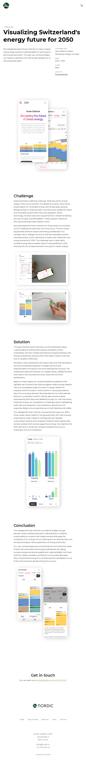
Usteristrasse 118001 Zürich (43, 738)
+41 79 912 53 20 (59, 680)
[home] (6, 6)
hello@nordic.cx (43, 680)
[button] (82, 6)
